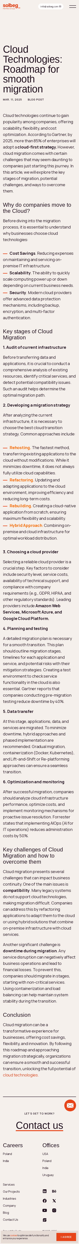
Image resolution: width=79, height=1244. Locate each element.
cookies (13, 1235)
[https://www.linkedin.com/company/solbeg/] (44, 1191)
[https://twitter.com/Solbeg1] (54, 1201)
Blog (6, 1213)
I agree (66, 1237)
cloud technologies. (21, 1075)
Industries (9, 1199)
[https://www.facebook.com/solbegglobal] (44, 1201)
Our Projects (11, 1192)
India (6, 1161)
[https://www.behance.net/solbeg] (54, 1191)
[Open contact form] (70, 1105)
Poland (7, 1154)
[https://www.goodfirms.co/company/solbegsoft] (44, 1220)
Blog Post (36, 99)
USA (45, 1154)
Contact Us (10, 1220)
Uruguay (48, 1175)
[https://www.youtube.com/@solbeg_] (44, 1210)
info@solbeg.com (49, 6)
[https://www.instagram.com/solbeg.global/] (54, 1210)
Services (9, 1184)
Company (9, 1206)
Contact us (39, 1125)
